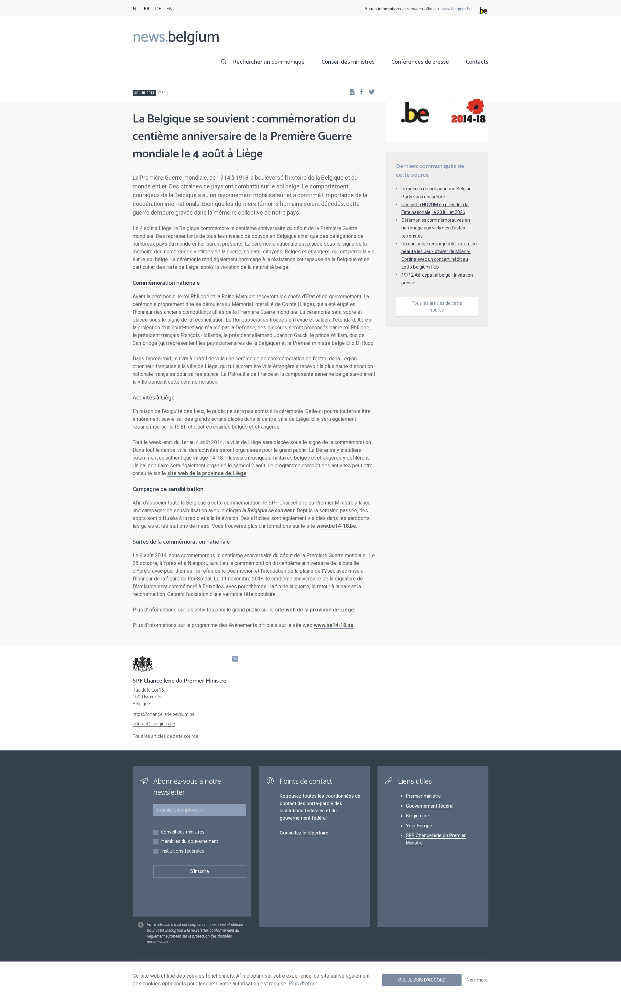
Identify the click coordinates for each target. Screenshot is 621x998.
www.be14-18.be (336, 526)
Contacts (477, 62)
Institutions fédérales (182, 851)
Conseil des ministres (348, 62)
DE (158, 9)
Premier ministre (423, 796)
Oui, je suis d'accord (422, 979)
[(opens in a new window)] (359, 91)
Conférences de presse (420, 62)
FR (147, 9)
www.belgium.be (456, 8)
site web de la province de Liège (206, 473)
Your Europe (419, 826)
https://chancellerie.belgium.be (163, 714)
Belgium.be (417, 816)
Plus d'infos (302, 984)
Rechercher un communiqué (269, 62)
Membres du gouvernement (189, 841)
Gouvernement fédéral (429, 806)
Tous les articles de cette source (437, 307)
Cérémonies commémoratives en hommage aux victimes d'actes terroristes (435, 228)
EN (169, 9)
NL (136, 9)
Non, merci (477, 979)
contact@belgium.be (154, 723)
